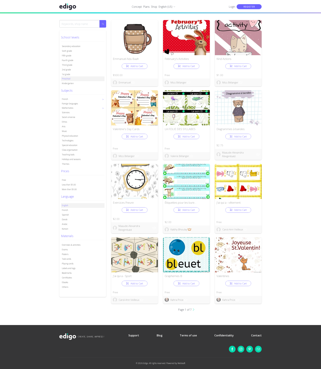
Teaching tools (68, 154)
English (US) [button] (165, 7)
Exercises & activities (71, 244)
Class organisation (70, 149)
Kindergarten (68, 83)
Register (249, 6)
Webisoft (181, 363)
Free (64, 180)
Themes (65, 164)
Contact (256, 335)
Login (232, 7)
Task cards (66, 258)
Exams (65, 249)
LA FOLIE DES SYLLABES (180, 129)
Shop (154, 7)
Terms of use (188, 335)
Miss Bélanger (178, 82)
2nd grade (66, 69)
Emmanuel (125, 82)
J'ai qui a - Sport (122, 276)
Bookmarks (67, 273)
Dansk (64, 219)
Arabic (64, 224)
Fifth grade (66, 55)
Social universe (68, 117)
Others (65, 287)
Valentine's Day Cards (126, 129)
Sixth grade (67, 50)
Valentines (223, 276)
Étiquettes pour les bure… (180, 202)
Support (133, 335)
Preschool (66, 78)
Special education (69, 145)
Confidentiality (224, 335)
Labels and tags (68, 268)
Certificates (67, 277)
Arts (63, 126)
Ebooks (65, 282)
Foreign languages (70, 103)
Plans (146, 7)
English (65, 205)
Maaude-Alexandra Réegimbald (233, 154)
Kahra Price (177, 299)
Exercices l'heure (123, 202)
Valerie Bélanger (180, 156)
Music (64, 131)
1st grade (66, 74)
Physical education (70, 135)
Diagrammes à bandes (231, 129)
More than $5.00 (69, 189)
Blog (159, 335)
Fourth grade (67, 60)
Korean (65, 228)
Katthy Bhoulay (179, 229)
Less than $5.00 (69, 184)
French (65, 210)
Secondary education (71, 46)
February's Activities (177, 59)
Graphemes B (173, 276)
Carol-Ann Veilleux (232, 229)
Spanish (65, 214)
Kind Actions (224, 59)
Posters (65, 254)
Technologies (67, 140)
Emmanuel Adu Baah (126, 59)
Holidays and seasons (71, 159)
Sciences (66, 112)
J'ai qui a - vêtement (229, 202)
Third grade (67, 65)
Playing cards (67, 263)
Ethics (64, 121)
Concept (137, 7)
